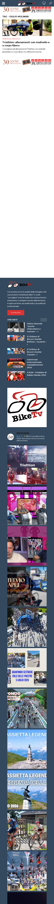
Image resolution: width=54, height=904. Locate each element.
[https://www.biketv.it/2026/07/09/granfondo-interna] (27, 708)
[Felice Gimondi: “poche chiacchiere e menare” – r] (16, 327)
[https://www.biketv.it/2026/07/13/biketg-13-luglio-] (27, 627)
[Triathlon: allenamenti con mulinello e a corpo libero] (27, 27)
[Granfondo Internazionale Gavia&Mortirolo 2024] (16, 363)
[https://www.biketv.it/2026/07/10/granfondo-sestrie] (27, 667)
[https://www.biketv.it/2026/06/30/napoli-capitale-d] (27, 871)
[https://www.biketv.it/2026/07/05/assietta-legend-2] (27, 789)
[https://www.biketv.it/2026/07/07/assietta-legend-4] (27, 749)
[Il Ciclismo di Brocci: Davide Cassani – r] (16, 351)
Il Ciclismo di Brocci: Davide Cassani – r (34, 352)
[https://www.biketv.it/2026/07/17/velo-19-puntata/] (27, 505)
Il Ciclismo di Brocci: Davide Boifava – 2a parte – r (36, 340)
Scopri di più (16, 313)
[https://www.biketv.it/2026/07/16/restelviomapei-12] (27, 586)
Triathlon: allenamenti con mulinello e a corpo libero (26, 44)
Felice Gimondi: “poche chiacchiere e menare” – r (34, 327)
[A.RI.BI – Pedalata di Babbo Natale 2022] (16, 376)
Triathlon (6, 39)
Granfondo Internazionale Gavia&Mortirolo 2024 (35, 363)
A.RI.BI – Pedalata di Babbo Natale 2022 (37, 373)
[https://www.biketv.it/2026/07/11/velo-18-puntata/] (27, 546)
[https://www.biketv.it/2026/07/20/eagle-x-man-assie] (27, 464)
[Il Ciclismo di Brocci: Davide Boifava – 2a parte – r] (16, 338)
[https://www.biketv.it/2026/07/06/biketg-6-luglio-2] (27, 830)
